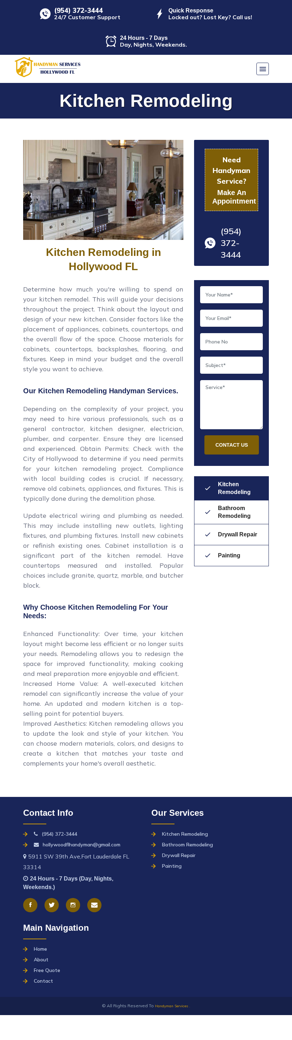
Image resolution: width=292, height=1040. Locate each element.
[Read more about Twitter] (52, 905)
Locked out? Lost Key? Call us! (210, 17)
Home (40, 949)
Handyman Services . (172, 1006)
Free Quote (47, 970)
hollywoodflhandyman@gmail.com (81, 844)
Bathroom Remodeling (234, 512)
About (41, 959)
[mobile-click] (262, 69)
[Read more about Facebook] (30, 905)
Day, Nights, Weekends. (153, 44)
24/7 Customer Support (87, 17)
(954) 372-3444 (78, 10)
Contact (43, 981)
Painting (229, 555)
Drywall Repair (237, 534)
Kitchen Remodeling (234, 488)
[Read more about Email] (94, 905)
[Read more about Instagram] (73, 905)
